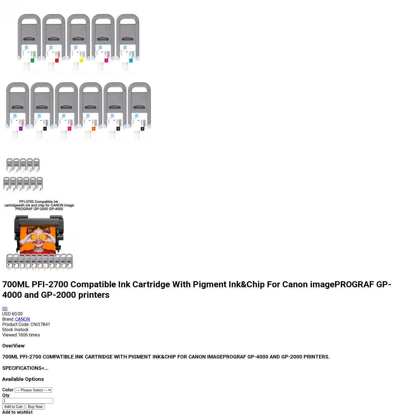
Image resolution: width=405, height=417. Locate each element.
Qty (5, 395)
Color (8, 389)
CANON (22, 319)
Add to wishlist (17, 412)
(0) (4, 308)
